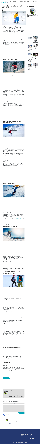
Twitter (32, 438)
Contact (31, 434)
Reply (7, 417)
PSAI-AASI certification (19, 218)
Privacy (31, 435)
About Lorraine (6, 378)
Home (10, 1)
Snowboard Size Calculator (34, 2)
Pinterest (33, 438)
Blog (28, 1)
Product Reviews (24, 435)
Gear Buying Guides (23, 1)
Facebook (30, 438)
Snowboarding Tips (15, 2)
